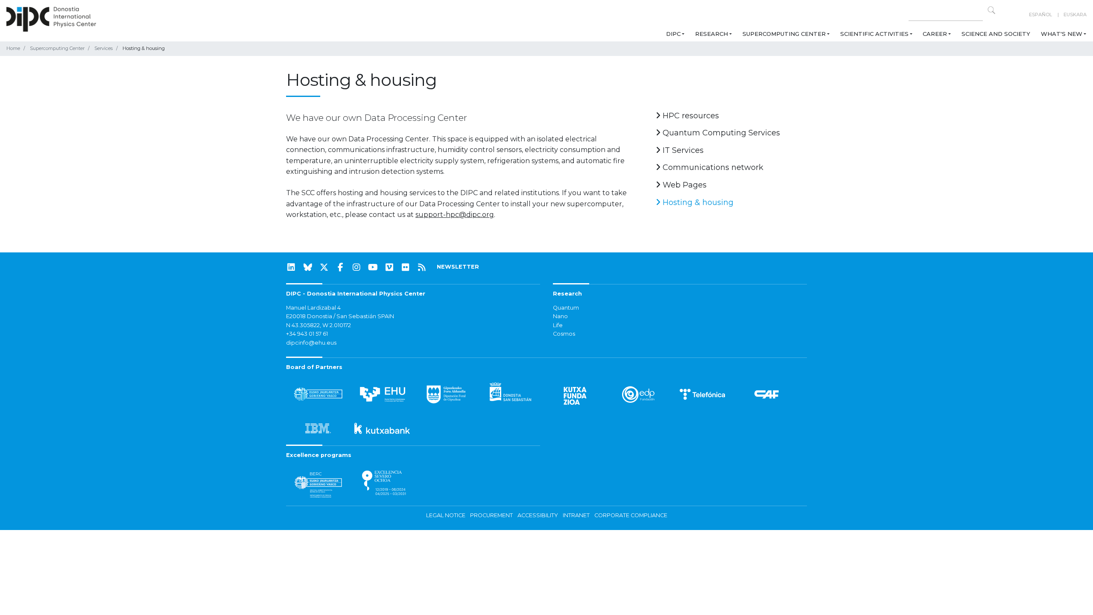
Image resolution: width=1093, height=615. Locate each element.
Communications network (711, 167)
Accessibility (537, 515)
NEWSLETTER (458, 267)
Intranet (576, 515)
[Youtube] (373, 267)
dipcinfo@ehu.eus (311, 343)
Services (103, 48)
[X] (324, 267)
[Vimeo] (389, 267)
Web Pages (683, 185)
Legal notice (445, 515)
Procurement (491, 515)
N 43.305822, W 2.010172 (318, 325)
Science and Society (995, 33)
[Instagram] (356, 267)
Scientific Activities (874, 33)
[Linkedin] (291, 267)
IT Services (682, 150)
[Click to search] (991, 10)
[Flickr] (405, 267)
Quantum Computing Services (720, 133)
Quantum (566, 308)
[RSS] (421, 267)
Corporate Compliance (630, 515)
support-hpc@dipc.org (454, 215)
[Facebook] (340, 267)
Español (1040, 15)
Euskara (1075, 15)
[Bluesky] (307, 267)
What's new (1061, 33)
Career (935, 33)
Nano (560, 316)
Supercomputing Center (784, 33)
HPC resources (689, 115)
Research (711, 33)
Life (558, 325)
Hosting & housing (697, 202)
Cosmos (564, 334)
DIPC (673, 33)
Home (13, 48)
